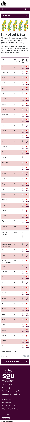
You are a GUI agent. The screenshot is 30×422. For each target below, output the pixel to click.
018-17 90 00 (8, 384)
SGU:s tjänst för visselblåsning (11, 394)
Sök (27, 9)
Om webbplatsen (7, 402)
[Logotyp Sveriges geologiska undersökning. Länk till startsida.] (7, 3)
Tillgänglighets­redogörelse (10, 409)
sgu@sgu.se (10, 388)
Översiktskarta (6, 399)
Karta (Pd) (23, 239)
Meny (4, 9)
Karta (23, 68)
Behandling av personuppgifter (11, 391)
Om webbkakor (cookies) (9, 406)
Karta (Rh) (23, 234)
